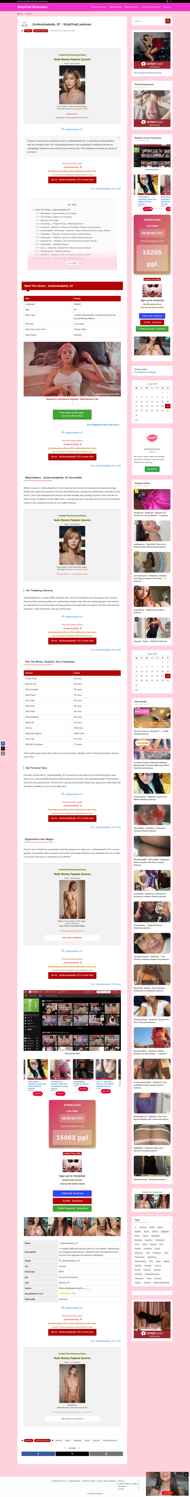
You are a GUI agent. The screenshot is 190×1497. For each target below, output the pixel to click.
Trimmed (147, 1283)
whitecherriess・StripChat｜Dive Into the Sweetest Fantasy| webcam (68, 241)
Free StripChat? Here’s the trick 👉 (104, 425)
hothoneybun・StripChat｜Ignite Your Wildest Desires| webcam (66, 237)
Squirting (157, 1270)
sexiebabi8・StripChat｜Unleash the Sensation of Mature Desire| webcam (70, 227)
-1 (135, 1227)
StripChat (96, 1440)
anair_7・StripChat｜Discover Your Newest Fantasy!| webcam (65, 248)
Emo (161, 1244)
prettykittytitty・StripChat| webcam (54, 244)
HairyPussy (152, 1257)
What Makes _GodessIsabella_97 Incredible (58, 213)
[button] (62, 1092)
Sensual (158, 1266)
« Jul (136, 420)
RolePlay (138, 1266)
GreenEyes (157, 1253)
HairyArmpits (140, 1257)
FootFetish (148, 1249)
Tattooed (157, 1278)
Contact (121, 1489)
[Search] (171, 1)
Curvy (137, 1244)
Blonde (145, 1236)
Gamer (157, 1249)
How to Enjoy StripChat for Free (148, 73)
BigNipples (78, 1440)
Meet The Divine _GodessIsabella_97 (53, 210)
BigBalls (138, 1232)
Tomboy (138, 1283)
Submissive (139, 1278)
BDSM (152, 1227)
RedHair (166, 1261)
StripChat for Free (59, 1481)
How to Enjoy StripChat (107, 1481)
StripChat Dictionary (32, 7)
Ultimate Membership (161, 1283)
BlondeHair (155, 1236)
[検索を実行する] (167, 21)
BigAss (68, 1440)
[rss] (167, 1)
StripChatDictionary (110, 1440)
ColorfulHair (159, 1240)
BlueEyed (138, 1240)
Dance (144, 1244)
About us (121, 1481)
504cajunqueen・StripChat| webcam (55, 251)
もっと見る (72, 263)
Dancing (153, 1244)
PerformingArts (140, 1261)
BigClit (146, 1232)
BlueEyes (148, 1240)
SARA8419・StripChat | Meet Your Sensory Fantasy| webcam (65, 255)
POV (151, 1261)
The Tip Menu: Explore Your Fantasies (56, 217)
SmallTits (147, 1270)
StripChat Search (89, 1481)
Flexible (138, 1249)
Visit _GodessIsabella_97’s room (106, 189)
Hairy (166, 1253)
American (28, 30)
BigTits (87, 1440)
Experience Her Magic (49, 220)
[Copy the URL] (106, 1454)
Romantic (148, 1266)
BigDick (155, 1232)
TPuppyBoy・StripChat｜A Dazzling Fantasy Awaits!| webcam (65, 234)
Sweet (149, 1278)
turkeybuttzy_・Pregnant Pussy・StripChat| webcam (61, 224)
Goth (148, 1253)
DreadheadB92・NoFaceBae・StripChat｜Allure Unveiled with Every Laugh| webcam (75, 230)
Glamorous (139, 1253)
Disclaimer (122, 1486)
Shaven (137, 1270)
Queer (158, 1261)
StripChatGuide (74, 1481)
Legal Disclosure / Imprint (127, 1484)
